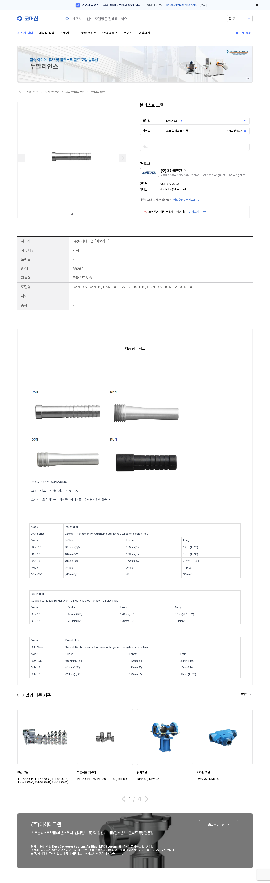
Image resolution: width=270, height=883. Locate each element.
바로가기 (102, 241)
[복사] (203, 5)
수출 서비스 (110, 33)
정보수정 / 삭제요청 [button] (184, 199)
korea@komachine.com (181, 5)
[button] (260, 851)
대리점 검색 (46, 33)
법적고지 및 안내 (198, 212)
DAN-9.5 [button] (172, 120)
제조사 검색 (25, 33)
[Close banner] (257, 5)
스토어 (64, 33)
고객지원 (144, 33)
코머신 (128, 33)
